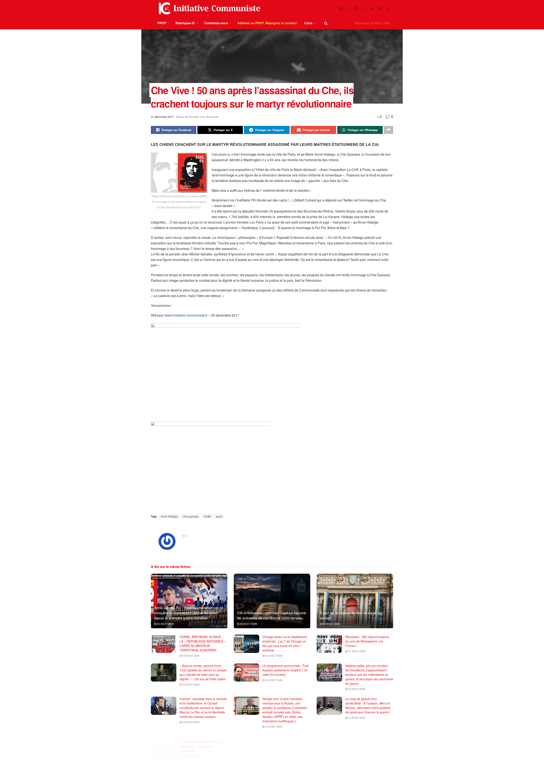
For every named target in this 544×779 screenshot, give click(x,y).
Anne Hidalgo (169, 516)
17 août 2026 (356, 651)
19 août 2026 (191, 655)
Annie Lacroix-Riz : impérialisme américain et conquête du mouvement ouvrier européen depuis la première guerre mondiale (188, 612)
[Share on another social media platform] (388, 130)
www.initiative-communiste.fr (185, 315)
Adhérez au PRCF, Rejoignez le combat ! (267, 23)
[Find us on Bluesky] (380, 8)
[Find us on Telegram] (356, 8)
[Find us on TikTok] (388, 8)
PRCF (161, 23)
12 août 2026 (356, 773)
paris (219, 516)
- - (185, 535)
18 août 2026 (273, 655)
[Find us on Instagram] (364, 8)
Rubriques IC (185, 23)
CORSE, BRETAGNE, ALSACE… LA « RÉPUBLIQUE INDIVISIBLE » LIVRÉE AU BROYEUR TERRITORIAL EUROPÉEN (203, 643)
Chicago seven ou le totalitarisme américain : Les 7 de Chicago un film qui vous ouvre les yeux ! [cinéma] (284, 643)
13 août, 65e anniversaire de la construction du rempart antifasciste (200, 740)
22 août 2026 (165, 623)
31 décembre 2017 (162, 117)
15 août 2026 (273, 680)
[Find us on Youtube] (341, 8)
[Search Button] (325, 23)
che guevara (191, 516)
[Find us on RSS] (348, 8)
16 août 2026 (191, 684)
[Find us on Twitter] (333, 8)
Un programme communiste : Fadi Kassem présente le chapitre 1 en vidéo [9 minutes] (285, 670)
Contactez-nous (216, 23)
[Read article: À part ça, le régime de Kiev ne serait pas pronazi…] (355, 601)
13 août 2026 (191, 750)
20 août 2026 (331, 623)
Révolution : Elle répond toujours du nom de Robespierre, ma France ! (367, 641)
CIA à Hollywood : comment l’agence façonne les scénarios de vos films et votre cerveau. (271, 615)
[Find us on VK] (372, 8)
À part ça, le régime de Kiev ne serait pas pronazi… (351, 615)
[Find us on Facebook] (326, 8)
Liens (308, 23)
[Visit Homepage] (208, 8)
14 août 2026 (191, 722)
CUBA (207, 516)
